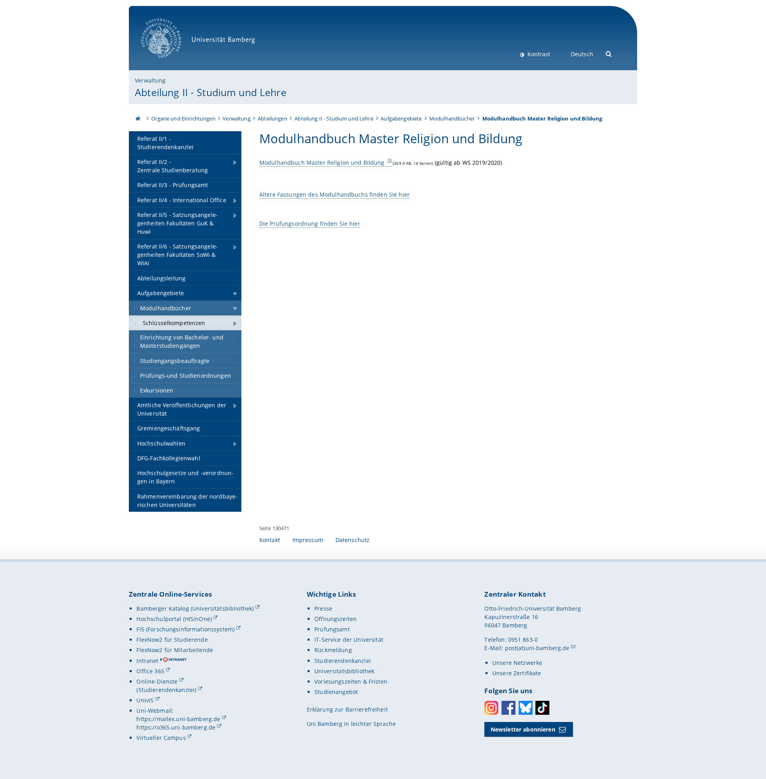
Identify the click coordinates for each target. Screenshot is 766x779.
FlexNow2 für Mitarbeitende (174, 650)
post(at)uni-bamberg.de (537, 648)
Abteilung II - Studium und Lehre (210, 92)
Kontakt (269, 540)
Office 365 (150, 671)
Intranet (147, 661)
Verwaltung (150, 80)
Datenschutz (353, 540)
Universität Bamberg (169, 62)
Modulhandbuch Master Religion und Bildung (322, 162)
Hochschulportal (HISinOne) (174, 619)
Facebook (508, 708)
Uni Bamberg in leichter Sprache (351, 724)
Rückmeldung (333, 650)
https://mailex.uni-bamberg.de (178, 719)
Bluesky (526, 708)
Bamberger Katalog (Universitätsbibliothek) (195, 608)
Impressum (307, 540)
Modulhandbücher (452, 118)
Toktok (542, 708)
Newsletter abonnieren (523, 729)
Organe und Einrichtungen (183, 118)
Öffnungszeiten (335, 619)
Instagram (491, 708)
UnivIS (145, 700)
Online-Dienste (157, 681)
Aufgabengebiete (401, 118)
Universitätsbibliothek (344, 671)
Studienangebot (336, 692)
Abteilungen (272, 118)
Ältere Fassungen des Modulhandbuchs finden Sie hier (334, 194)
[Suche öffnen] (609, 53)
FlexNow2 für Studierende (171, 639)
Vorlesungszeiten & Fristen (350, 681)
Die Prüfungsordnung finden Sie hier (309, 223)
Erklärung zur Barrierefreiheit (347, 709)
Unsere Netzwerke (517, 663)
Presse (323, 608)
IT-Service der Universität (348, 639)
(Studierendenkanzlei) (166, 690)
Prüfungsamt (332, 629)
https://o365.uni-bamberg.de (175, 727)
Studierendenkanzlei (342, 661)
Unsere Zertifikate (516, 673)
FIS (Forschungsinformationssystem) (185, 629)
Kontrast (538, 54)
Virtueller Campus (161, 738)
